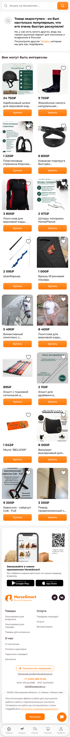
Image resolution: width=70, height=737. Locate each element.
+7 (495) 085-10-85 (35, 678)
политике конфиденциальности (39, 708)
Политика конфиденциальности (35, 674)
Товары (45, 41)
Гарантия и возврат (16, 654)
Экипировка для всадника (14, 618)
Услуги (40, 621)
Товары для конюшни (17, 632)
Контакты (10, 659)
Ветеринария (44, 626)
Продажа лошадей (47, 616)
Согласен (35, 716)
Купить (17, 112)
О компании (12, 644)
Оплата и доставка (16, 649)
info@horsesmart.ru (35, 686)
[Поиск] (62, 6)
